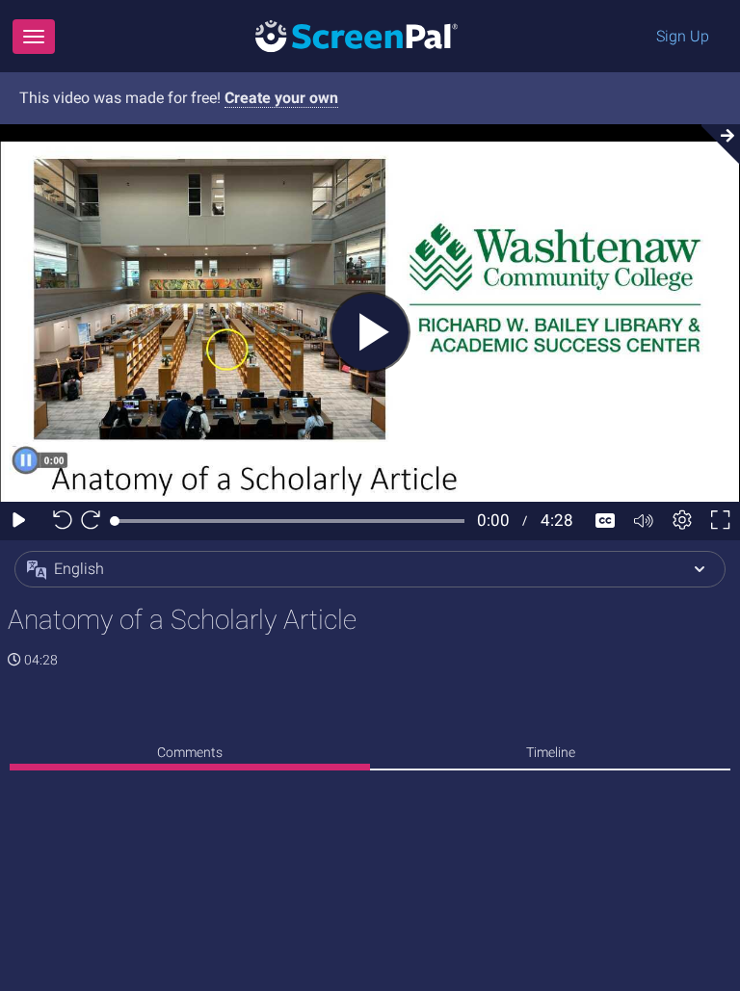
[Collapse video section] (715, 144)
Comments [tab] (190, 752)
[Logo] (356, 35)
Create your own (281, 98)
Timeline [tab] (550, 752)
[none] (190, 755)
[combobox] (370, 569)
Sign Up (682, 36)
